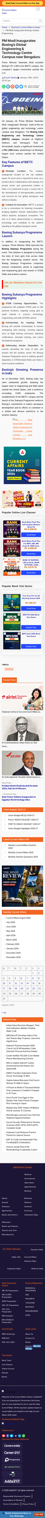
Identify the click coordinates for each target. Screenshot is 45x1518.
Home (4, 27)
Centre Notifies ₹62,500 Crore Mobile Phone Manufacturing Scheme (22, 1057)
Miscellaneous (8, 1234)
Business (9, 669)
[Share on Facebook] (17, 86)
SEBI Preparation (9, 1301)
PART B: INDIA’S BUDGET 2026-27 (24, 824)
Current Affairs (30, 1257)
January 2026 (12, 948)
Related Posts (9, 680)
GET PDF (39, 1514)
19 (16, 988)
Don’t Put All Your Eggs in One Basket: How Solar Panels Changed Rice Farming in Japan (22, 1100)
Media (27, 1342)
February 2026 (12, 944)
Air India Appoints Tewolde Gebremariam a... (21, 777)
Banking (27, 1191)
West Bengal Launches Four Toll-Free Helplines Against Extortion (23, 1116)
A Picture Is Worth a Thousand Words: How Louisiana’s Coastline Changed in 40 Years (23, 1090)
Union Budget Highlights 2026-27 (23, 828)
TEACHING (30, 1303)
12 (16, 983)
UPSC (27, 1315)
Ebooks (5, 1373)
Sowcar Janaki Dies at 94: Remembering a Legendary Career (21, 1148)
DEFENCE (29, 1307)
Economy (28, 1211)
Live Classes (7, 1365)
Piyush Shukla (10, 77)
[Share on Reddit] (12, 86)
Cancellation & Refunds (13, 1500)
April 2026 (11, 935)
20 (22, 988)
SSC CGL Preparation (7, 1310)
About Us (29, 1334)
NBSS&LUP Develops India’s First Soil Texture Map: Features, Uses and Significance (23, 1038)
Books (4, 1377)
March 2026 (11, 940)
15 (33, 983)
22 (33, 988)
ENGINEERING (31, 1311)
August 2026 (18, 918)
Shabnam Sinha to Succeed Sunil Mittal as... (21, 712)
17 (4, 988)
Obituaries (6, 1222)
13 (22, 983)
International (29, 1179)
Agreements (7, 1211)
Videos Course (8, 1369)
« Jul (4, 1013)
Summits (28, 1207)
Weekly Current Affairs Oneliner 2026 (22, 846)
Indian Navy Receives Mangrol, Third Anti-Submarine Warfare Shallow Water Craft (22, 1028)
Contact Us (30, 1338)
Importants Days (31, 1215)
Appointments (30, 1187)
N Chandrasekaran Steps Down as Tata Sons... (19, 744)
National (27, 1174)
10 (4, 983)
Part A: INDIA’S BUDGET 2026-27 (23, 820)
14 (27, 983)
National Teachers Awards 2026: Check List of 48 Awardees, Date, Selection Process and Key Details (21, 1048)
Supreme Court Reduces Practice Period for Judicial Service (21, 1133)
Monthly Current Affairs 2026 (20, 852)
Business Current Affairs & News (25, 27)
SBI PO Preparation (10, 1291)
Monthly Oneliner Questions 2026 (23, 857)
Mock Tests (6, 1360)
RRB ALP (6, 1338)
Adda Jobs (16, 1257)
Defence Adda (30, 1261)
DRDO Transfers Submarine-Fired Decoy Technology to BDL (21, 1074)
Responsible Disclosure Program (17, 1496)
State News (29, 1183)
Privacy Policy (28, 1504)
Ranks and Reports (10, 1226)
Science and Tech (9, 1230)
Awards (5, 1202)
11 (10, 983)
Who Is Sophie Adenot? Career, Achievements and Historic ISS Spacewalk (20, 1066)
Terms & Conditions (11, 1504)
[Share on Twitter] (21, 86)
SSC (27, 1295)
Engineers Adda (14, 1269)
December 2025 (13, 953)
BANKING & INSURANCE (30, 1289)
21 (27, 988)
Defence (27, 1202)
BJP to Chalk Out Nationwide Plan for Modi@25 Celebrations (21, 1141)
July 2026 (10, 922)
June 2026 (11, 927)
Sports (4, 1198)
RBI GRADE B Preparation (8, 1321)
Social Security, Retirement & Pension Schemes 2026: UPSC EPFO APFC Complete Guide (23, 1125)
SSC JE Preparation (10, 1305)
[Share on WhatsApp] (4, 86)
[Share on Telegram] (8, 86)
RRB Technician (8, 1334)
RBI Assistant (7, 1316)
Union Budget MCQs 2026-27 (21, 815)
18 (10, 988)
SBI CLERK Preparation (7, 1296)
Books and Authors (10, 1215)
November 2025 (13, 957)
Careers (33, 1347)
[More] (38, 9)
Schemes (6, 1207)
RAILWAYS (29, 1299)
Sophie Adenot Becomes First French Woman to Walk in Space (23, 1081)
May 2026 (10, 931)
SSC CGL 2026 (8, 1342)
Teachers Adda (37, 1250)
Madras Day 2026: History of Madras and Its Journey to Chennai (22, 1109)
